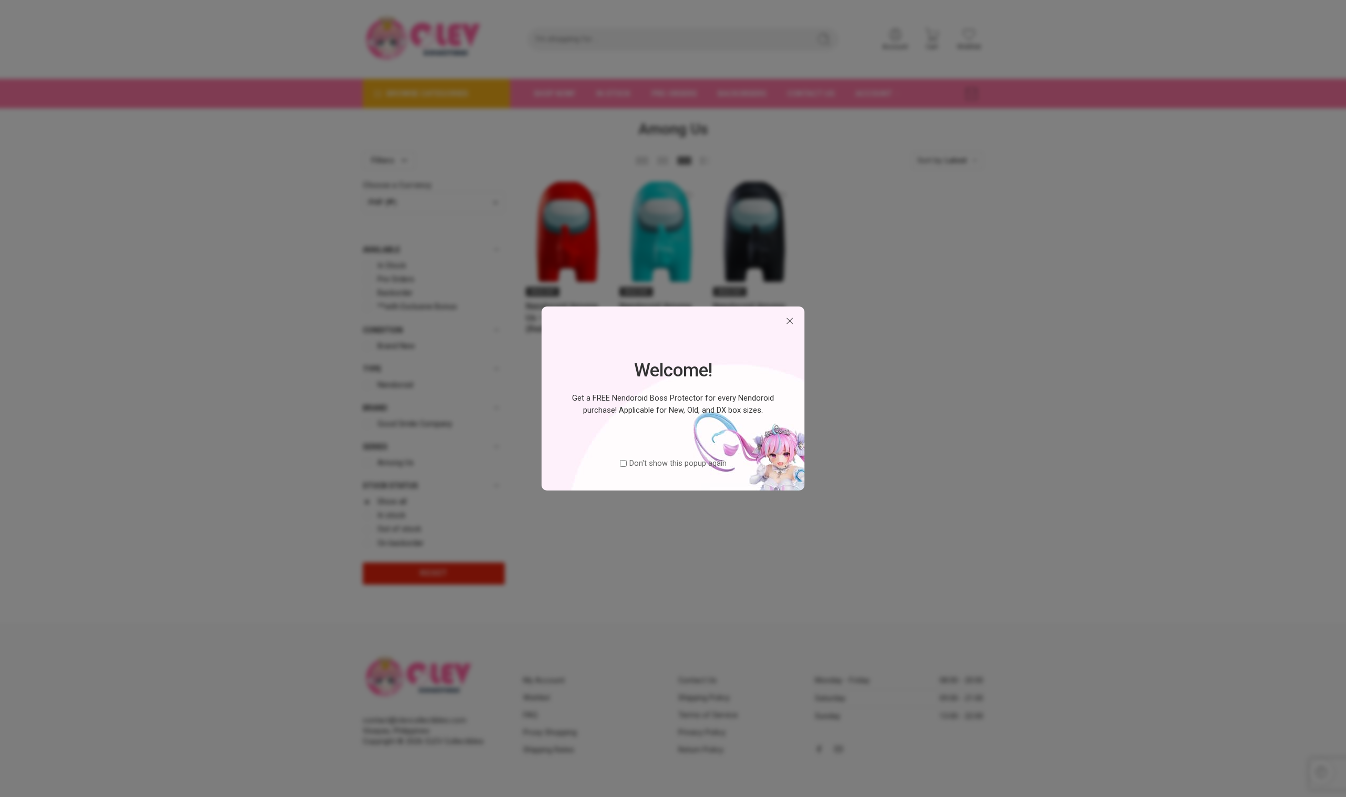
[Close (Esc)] (789, 321)
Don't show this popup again (678, 463)
